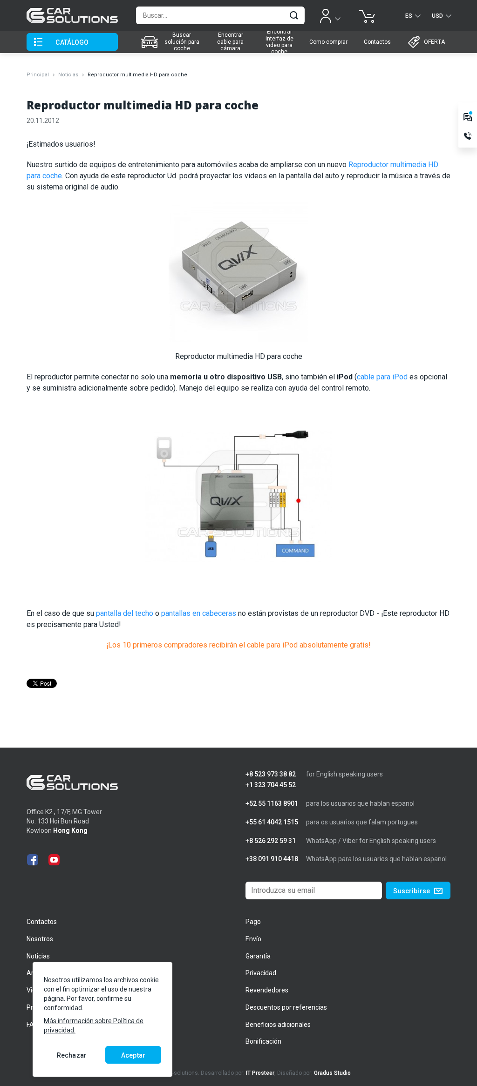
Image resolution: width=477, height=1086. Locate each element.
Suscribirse (411, 891)
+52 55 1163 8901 (271, 803)
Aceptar (133, 1055)
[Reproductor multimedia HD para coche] (238, 275)
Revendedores (266, 990)
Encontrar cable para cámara (230, 42)
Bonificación (263, 1041)
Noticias (68, 75)
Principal (38, 75)
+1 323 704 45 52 (270, 785)
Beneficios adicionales (278, 1024)
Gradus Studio (332, 1073)
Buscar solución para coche (181, 42)
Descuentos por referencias (286, 1007)
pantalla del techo (124, 613)
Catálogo (72, 42)
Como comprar (328, 42)
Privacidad (260, 973)
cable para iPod (382, 376)
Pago (253, 921)
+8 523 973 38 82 (270, 774)
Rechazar (72, 1055)
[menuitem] (171, 42)
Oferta (434, 42)
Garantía (258, 956)
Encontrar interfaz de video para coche (279, 42)
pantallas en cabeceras (198, 613)
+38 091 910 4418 (271, 859)
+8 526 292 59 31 (270, 840)
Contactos (377, 42)
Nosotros (40, 939)
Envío (253, 939)
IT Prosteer (260, 1073)
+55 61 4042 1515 (271, 822)
